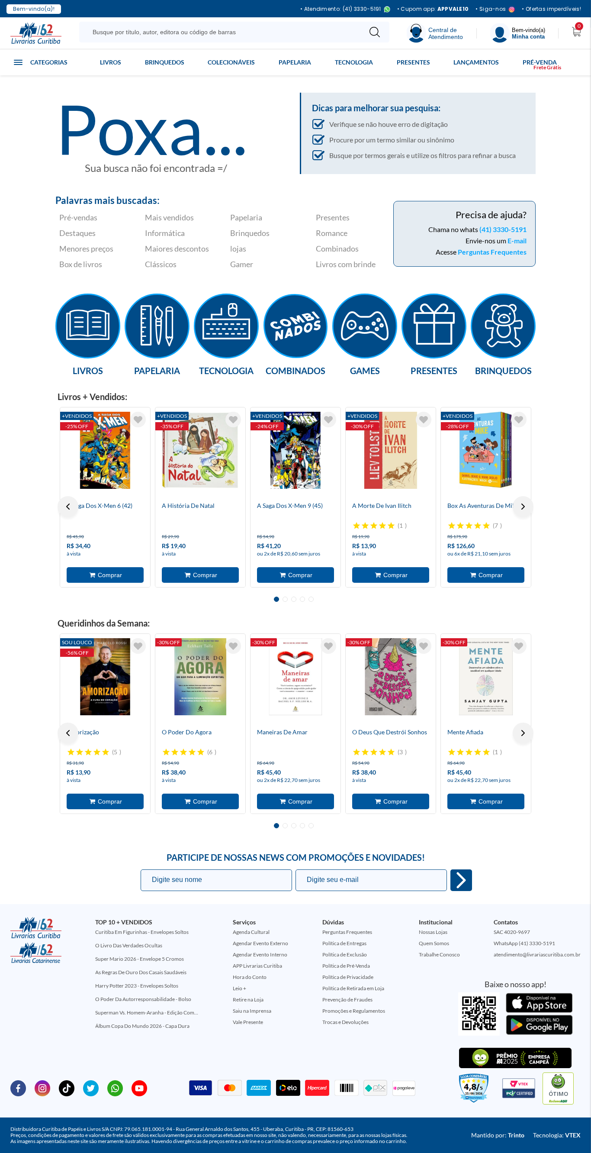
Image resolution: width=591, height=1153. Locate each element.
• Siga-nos (490, 9)
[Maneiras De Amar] (295, 676)
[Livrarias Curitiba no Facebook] (18, 1087)
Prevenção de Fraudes (347, 999)
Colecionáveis (231, 62)
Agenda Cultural (251, 932)
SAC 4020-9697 (512, 932)
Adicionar (105, 575)
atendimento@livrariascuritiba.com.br (537, 954)
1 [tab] (276, 599)
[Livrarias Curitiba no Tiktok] (66, 1087)
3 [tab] (293, 599)
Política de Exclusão (344, 954)
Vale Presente (248, 1022)
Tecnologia (354, 62)
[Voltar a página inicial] (35, 32)
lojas (238, 248)
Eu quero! (461, 880)
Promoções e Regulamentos (353, 1011)
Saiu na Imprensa (252, 1011)
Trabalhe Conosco (439, 954)
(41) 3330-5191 (503, 229)
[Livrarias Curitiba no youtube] (139, 1087)
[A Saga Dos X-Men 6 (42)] (105, 450)
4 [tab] (302, 599)
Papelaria (295, 62)
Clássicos (161, 264)
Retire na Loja (248, 999)
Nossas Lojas (433, 932)
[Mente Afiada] (485, 676)
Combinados (337, 248)
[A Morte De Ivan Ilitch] (390, 450)
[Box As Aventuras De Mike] (485, 450)
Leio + (239, 988)
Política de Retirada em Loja (353, 988)
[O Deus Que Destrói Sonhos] (390, 676)
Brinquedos (164, 62)
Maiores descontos (177, 248)
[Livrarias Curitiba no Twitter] (91, 1087)
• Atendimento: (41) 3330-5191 (340, 9)
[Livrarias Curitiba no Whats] (115, 1087)
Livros (110, 62)
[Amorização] (105, 676)
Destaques (77, 233)
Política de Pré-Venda (346, 965)
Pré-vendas (78, 217)
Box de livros (80, 264)
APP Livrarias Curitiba (257, 965)
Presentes (413, 62)
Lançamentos (476, 62)
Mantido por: (497, 1135)
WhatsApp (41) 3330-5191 (524, 943)
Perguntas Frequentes (492, 252)
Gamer (241, 264)
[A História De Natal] (200, 450)
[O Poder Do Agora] (200, 676)
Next (523, 506)
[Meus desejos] (138, 419)
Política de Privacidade (347, 977)
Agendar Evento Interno (260, 954)
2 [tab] (285, 599)
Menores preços (86, 248)
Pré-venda (540, 62)
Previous (68, 506)
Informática (165, 233)
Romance (331, 233)
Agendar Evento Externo (260, 943)
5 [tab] (311, 599)
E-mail (517, 240)
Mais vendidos (169, 217)
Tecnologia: (557, 1135)
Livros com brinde (346, 264)
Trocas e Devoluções (345, 1022)
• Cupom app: (433, 9)
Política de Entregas (344, 943)
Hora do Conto (250, 977)
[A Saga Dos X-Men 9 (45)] (295, 450)
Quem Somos (434, 943)
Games (365, 370)
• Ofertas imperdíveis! (551, 9)
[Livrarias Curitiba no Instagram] (42, 1087)
